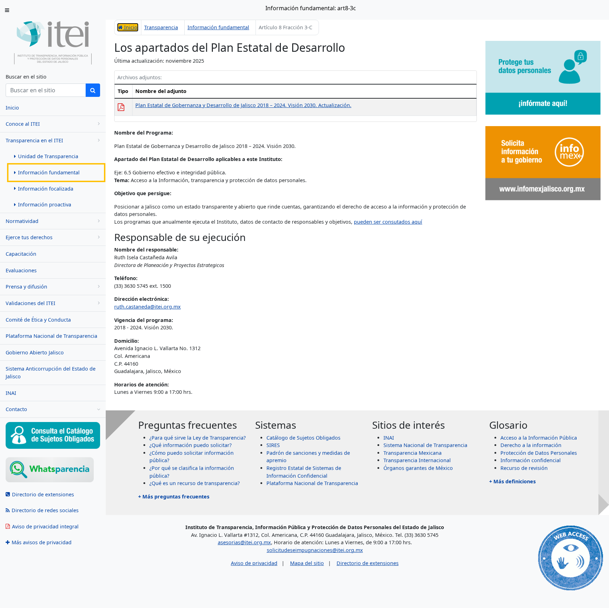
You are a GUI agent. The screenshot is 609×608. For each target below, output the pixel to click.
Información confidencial (530, 460)
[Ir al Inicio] (53, 42)
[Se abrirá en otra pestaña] (53, 469)
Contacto (16, 409)
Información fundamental (218, 27)
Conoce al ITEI (23, 123)
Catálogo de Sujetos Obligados (303, 437)
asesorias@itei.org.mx (244, 542)
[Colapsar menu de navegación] (7, 10)
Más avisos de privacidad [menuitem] (42, 542)
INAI (11, 393)
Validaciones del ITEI (30, 303)
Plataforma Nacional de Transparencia (51, 336)
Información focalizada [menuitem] (45, 188)
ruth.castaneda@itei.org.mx (147, 306)
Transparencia (161, 27)
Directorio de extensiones (368, 563)
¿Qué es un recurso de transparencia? (194, 483)
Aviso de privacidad (254, 563)
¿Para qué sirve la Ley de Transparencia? (197, 437)
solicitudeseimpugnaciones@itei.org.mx (315, 550)
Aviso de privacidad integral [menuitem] (45, 526)
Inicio (130, 27)
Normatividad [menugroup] (22, 221)
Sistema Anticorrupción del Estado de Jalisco (51, 372)
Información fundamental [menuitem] (49, 172)
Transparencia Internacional (417, 460)
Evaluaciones (21, 270)
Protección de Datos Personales (538, 452)
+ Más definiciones (512, 481)
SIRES (273, 445)
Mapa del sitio (307, 563)
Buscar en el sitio (26, 76)
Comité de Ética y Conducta (38, 319)
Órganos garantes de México (418, 468)
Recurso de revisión (524, 468)
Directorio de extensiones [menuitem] (43, 494)
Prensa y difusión (26, 286)
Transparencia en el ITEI (34, 140)
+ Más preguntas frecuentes (173, 496)
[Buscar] (93, 90)
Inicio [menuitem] (12, 107)
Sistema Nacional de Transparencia (425, 445)
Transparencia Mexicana (412, 452)
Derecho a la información (530, 445)
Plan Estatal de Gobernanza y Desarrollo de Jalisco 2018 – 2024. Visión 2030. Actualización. (243, 105)
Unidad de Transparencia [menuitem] (48, 156)
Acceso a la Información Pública (538, 437)
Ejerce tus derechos (29, 237)
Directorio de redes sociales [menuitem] (45, 510)
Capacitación (21, 253)
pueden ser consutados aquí (388, 221)
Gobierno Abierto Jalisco (35, 352)
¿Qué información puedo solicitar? (190, 445)
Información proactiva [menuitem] (44, 204)
